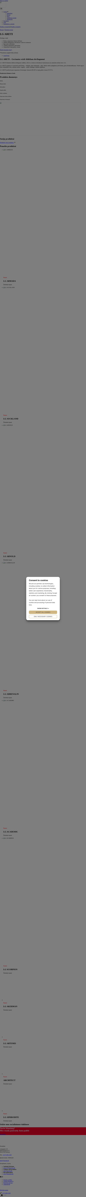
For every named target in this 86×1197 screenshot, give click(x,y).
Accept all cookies (43, 612)
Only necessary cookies (43, 616)
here (30, 605)
